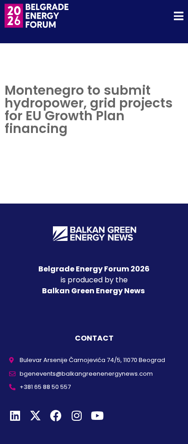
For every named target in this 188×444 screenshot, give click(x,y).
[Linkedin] (15, 415)
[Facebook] (56, 415)
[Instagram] (76, 415)
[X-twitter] (35, 415)
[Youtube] (97, 415)
